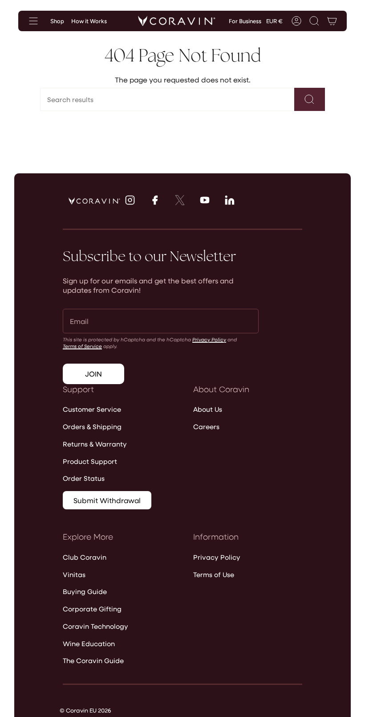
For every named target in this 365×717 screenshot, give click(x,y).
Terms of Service (82, 346)
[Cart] (332, 21)
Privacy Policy (209, 339)
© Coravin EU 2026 (85, 710)
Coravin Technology (95, 626)
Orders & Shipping (92, 426)
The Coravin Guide (93, 660)
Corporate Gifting (92, 608)
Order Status (84, 478)
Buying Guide (85, 591)
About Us (207, 409)
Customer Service (92, 409)
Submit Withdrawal (107, 500)
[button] (314, 21)
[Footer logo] (94, 201)
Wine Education (89, 643)
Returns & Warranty (95, 443)
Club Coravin (84, 557)
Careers (206, 426)
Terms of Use (213, 574)
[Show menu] (33, 21)
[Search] (309, 99)
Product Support (90, 461)
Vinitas (74, 574)
